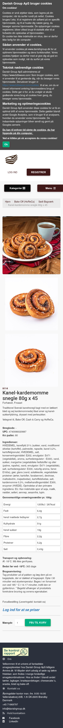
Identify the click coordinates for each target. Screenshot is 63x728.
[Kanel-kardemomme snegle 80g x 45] (31, 245)
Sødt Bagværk (45, 201)
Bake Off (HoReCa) (24, 201)
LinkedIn (13, 721)
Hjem (8, 201)
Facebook (14, 718)
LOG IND (12, 172)
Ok (6, 144)
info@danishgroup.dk (14, 708)
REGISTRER (38, 172)
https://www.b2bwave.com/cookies (21, 85)
